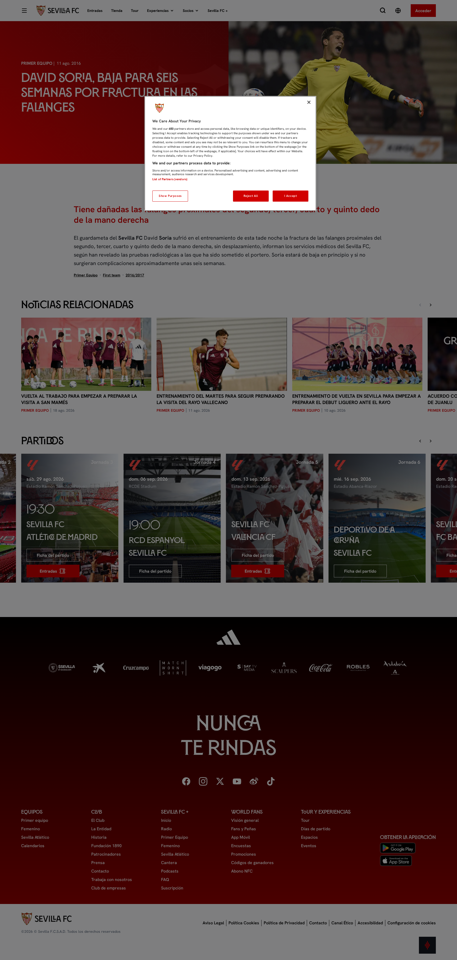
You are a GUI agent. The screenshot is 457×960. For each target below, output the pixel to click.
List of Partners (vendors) (169, 179)
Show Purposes (170, 196)
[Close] (309, 102)
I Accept (290, 196)
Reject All (251, 196)
